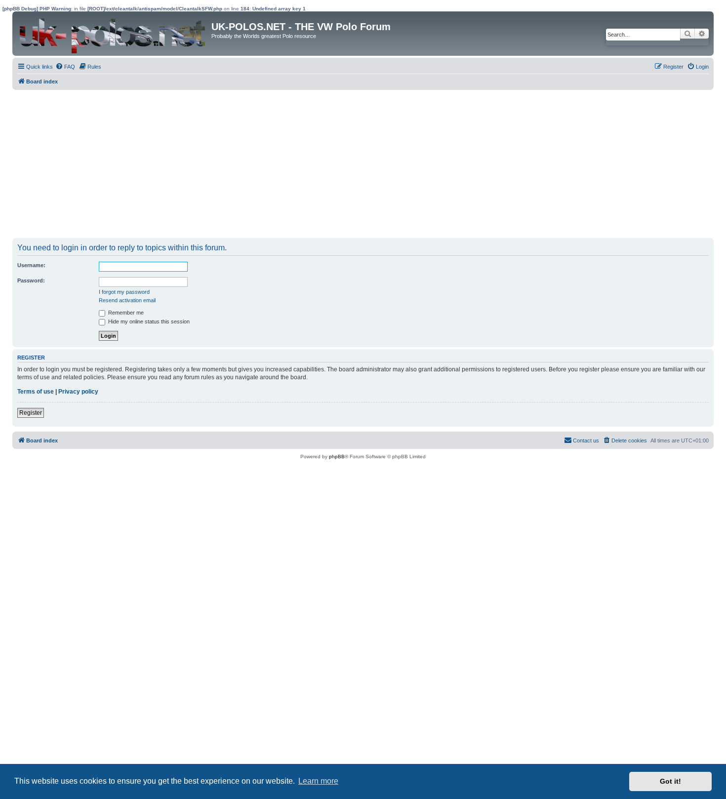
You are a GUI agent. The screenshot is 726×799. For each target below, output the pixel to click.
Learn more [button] (318, 781)
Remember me (125, 313)
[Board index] (113, 33)
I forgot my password (124, 292)
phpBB (337, 456)
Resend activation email (127, 300)
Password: (31, 280)
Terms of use (35, 391)
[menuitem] (65, 67)
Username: (31, 265)
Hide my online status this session (148, 321)
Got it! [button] (670, 781)
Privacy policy (78, 391)
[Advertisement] (308, 164)
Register (30, 412)
